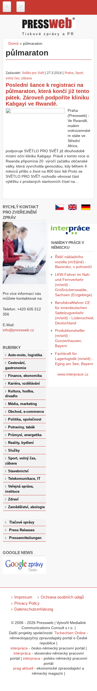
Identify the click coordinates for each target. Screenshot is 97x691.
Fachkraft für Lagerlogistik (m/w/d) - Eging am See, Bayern (74, 358)
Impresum (23, 597)
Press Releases (21, 530)
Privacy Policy (27, 603)
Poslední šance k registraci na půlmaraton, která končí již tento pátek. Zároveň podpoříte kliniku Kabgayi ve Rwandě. (47, 94)
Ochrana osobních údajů (62, 597)
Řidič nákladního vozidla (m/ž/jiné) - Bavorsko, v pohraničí (73, 262)
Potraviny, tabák (21, 427)
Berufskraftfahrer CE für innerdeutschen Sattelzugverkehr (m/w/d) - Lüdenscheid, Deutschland (74, 312)
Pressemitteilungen (25, 538)
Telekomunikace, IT (24, 479)
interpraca (31, 658)
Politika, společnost (24, 419)
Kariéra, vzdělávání (24, 383)
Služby (14, 450)
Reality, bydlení (21, 443)
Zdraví (13, 499)
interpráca (22, 653)
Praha (69, 73)
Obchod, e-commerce (26, 412)
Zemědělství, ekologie (26, 507)
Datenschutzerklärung (33, 609)
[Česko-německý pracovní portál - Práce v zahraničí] (70, 234)
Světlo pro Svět (33, 73)
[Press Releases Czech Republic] (72, 209)
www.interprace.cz (72, 374)
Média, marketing (22, 404)
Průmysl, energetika (24, 435)
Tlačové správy (21, 522)
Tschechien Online (70, 633)
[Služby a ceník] (59, 209)
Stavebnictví (18, 471)
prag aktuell (23, 668)
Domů (13, 43)
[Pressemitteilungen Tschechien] (86, 209)
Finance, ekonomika (25, 376)
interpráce (19, 648)
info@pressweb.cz (18, 330)
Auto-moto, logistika (25, 355)
